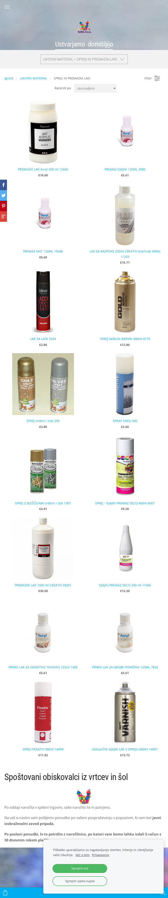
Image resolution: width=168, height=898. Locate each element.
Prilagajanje (100, 855)
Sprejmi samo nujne (80, 881)
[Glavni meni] (7, 7)
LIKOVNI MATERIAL (33, 78)
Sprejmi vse (79, 868)
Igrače (8, 78)
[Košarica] (5, 892)
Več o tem (82, 855)
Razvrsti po (63, 88)
